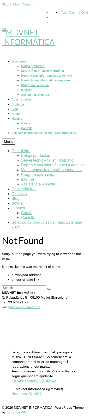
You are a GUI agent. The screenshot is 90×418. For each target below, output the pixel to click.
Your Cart (74, 12)
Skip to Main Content (18, 4)
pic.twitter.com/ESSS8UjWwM (34, 381)
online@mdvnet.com (24, 307)
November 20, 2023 (27, 394)
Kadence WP (16, 412)
